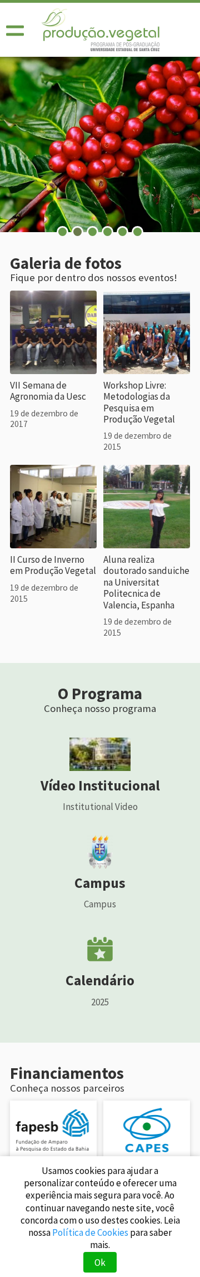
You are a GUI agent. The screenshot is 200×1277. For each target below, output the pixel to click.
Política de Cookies (90, 1232)
